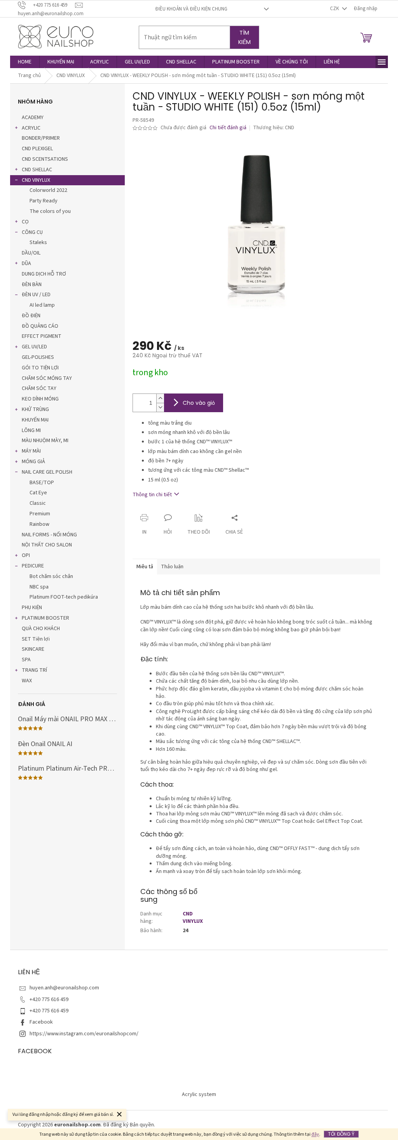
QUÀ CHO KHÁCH (41, 628)
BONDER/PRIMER (41, 138)
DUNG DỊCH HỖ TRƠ (44, 274)
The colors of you (50, 211)
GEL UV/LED (34, 347)
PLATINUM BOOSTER (45, 618)
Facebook (41, 1022)
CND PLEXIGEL (37, 149)
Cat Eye (38, 493)
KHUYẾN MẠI (35, 420)
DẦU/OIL (31, 253)
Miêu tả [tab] (144, 567)
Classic (38, 503)
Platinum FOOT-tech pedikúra (64, 597)
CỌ (25, 222)
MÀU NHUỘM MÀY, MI (45, 440)
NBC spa (39, 587)
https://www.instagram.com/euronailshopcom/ (84, 1034)
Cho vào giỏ (199, 403)
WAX (27, 681)
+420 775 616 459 (49, 999)
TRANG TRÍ (34, 670)
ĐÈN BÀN (32, 284)
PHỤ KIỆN (32, 607)
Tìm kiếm (244, 37)
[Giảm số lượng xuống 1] (160, 407)
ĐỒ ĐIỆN (31, 316)
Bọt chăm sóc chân (51, 576)
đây (315, 1134)
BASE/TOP (42, 483)
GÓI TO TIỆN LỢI (40, 368)
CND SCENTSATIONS (45, 159)
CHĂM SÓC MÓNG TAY (47, 378)
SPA (26, 660)
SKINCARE (33, 649)
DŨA (26, 263)
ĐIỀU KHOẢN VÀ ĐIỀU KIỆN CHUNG (191, 8)
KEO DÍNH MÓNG (40, 399)
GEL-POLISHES (38, 357)
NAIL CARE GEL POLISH (47, 472)
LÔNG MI (31, 430)
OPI (26, 555)
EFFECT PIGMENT (41, 336)
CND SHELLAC (37, 170)
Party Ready (44, 201)
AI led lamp (42, 305)
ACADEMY (33, 117)
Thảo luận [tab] (172, 567)
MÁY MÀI (31, 451)
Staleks (38, 242)
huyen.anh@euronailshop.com (64, 988)
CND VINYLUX (36, 180)
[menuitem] (24, 62)
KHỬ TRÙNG (35, 409)
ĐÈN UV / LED (36, 295)
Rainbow (39, 524)
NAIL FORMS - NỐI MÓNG (49, 535)
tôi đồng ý (341, 1134)
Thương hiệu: (273, 128)
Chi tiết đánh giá (227, 128)
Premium (40, 514)
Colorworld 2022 (48, 190)
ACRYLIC (31, 128)
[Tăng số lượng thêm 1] (160, 398)
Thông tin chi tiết (152, 495)
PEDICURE (33, 566)
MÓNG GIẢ (33, 461)
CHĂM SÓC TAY (39, 388)
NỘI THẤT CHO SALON (47, 545)
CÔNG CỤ (32, 232)
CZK (335, 8)
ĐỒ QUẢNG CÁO (40, 326)
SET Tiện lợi (36, 639)
